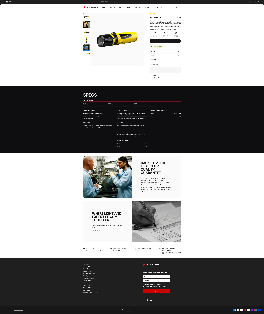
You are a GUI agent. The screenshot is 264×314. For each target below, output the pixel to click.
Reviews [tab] (87, 173)
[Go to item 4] (86, 40)
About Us (86, 303)
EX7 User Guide (156, 77)
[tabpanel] (132, 185)
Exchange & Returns (89, 313)
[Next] (126, 2)
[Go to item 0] (86, 16)
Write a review (177, 172)
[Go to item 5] (86, 47)
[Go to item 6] (86, 55)
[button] (156, 160)
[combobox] (255, 2)
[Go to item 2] (86, 24)
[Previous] (92, 2)
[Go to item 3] (86, 32)
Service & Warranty (88, 310)
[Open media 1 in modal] (117, 39)
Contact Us (86, 308)
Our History (86, 306)
